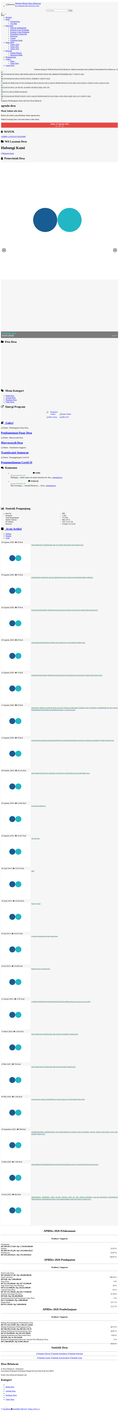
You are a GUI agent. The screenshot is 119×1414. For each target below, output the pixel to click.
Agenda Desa (11, 398)
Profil (8, 19)
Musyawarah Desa (12, 442)
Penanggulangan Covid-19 (16, 462)
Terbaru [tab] (8, 534)
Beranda (9, 17)
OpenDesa (7, 1409)
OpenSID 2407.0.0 (20, 1409)
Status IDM (10, 42)
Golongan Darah (16, 40)
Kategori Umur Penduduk (19, 32)
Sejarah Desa (15, 22)
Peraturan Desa (11, 400)
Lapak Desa (10, 65)
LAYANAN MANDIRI (17, 137)
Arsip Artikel (13, 528)
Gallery (8, 59)
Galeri (8, 422)
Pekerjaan (13, 36)
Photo (12, 61)
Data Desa (9, 26)
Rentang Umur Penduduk (19, 30)
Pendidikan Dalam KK (18, 34)
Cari (70, 10)
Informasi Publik (16, 55)
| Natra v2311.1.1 (33, 1409)
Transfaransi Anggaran (15, 452)
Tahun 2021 (14, 47)
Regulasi (9, 51)
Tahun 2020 (14, 45)
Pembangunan (11, 57)
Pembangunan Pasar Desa (16, 432)
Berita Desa (10, 396)
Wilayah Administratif (18, 28)
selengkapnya (51, 474)
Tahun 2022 (14, 49)
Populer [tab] (8, 536)
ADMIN (4, 137)
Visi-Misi (13, 24)
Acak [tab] (8, 538)
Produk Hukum (16, 53)
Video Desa (14, 63)
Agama (13, 38)
